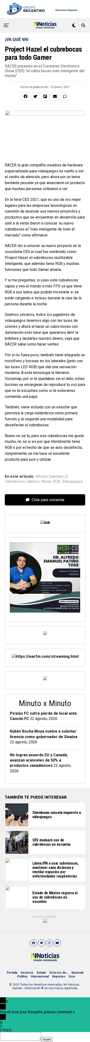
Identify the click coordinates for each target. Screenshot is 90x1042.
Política (22, 976)
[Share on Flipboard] (45, 96)
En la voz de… (58, 972)
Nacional (77, 972)
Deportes (58, 976)
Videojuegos (72, 481)
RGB (56, 481)
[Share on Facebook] (25, 96)
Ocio (72, 976)
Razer (46, 481)
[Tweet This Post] (35, 96)
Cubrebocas (15, 481)
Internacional (40, 976)
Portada (12, 972)
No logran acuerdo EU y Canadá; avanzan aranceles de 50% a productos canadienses (39, 760)
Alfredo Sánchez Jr (52, 476)
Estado (41, 972)
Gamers (33, 481)
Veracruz (27, 972)
